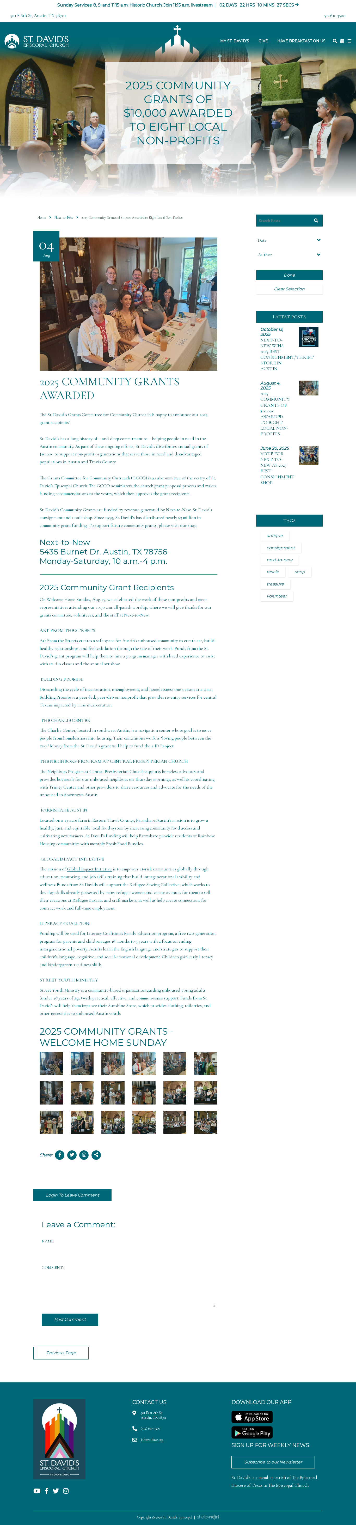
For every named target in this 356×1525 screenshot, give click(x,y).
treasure (275, 584)
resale (273, 571)
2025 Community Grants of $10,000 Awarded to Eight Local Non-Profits (275, 414)
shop (299, 571)
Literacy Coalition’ (104, 933)
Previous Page (61, 1352)
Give (263, 41)
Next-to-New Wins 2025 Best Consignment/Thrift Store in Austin (287, 354)
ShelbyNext (208, 1517)
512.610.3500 (335, 15)
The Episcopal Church (288, 1485)
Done (289, 275)
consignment (281, 547)
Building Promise (55, 697)
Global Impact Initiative (89, 869)
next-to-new (279, 559)
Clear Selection (289, 288)
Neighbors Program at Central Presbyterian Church (95, 771)
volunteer (277, 596)
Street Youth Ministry (60, 990)
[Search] (334, 41)
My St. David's (234, 41)
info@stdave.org (152, 1439)
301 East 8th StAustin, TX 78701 (153, 1415)
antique (275, 535)
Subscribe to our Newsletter (273, 1462)
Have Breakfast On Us (301, 41)
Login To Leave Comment (72, 1195)
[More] (349, 41)
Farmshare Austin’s (153, 820)
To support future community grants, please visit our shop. (143, 525)
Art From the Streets (59, 640)
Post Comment (70, 1319)
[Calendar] (342, 41)
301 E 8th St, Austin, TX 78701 (38, 15)
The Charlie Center (57, 730)
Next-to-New (63, 217)
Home (41, 217)
